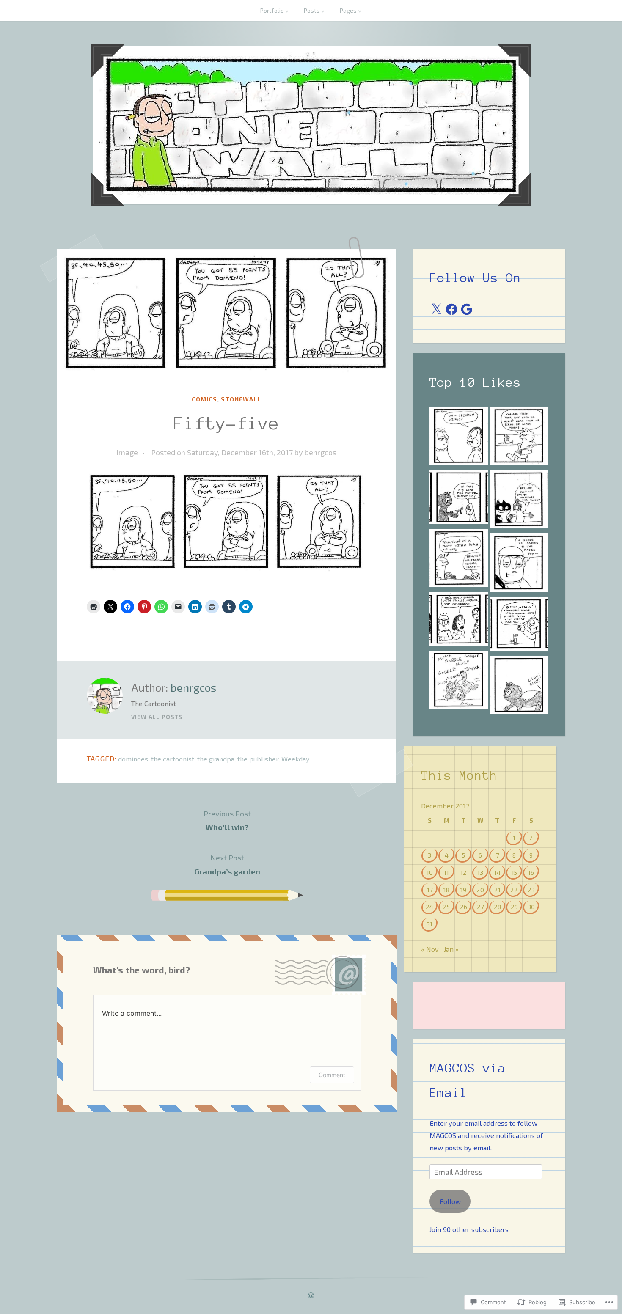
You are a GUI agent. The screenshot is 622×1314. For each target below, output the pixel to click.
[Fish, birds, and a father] (519, 437)
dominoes (133, 759)
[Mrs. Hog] (458, 681)
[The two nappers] (519, 564)
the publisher (257, 759)
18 (446, 889)
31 (429, 924)
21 (497, 889)
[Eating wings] (458, 437)
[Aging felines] (519, 501)
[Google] (466, 309)
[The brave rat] (458, 560)
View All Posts (157, 717)
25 (446, 906)
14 (497, 872)
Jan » (451, 949)
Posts (312, 10)
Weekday (295, 759)
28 (497, 906)
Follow (450, 1201)
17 (429, 889)
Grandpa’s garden (227, 864)
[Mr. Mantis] (458, 498)
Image (127, 452)
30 (531, 906)
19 (463, 889)
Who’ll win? (227, 820)
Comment (332, 1074)
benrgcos (320, 452)
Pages (348, 10)
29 (514, 906)
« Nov (430, 949)
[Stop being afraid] (519, 625)
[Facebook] (451, 309)
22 (514, 889)
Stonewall (241, 399)
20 (480, 889)
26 (463, 906)
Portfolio (272, 10)
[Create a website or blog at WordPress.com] (311, 1295)
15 (514, 872)
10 (430, 872)
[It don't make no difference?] (458, 620)
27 (480, 906)
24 (429, 906)
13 (480, 872)
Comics (204, 399)
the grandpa (215, 759)
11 (446, 872)
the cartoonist (172, 759)
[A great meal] (519, 686)
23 (531, 889)
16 (531, 872)
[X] (436, 309)
